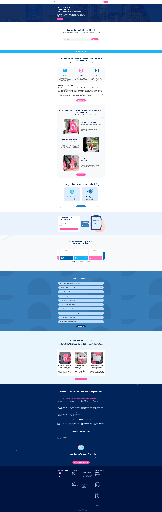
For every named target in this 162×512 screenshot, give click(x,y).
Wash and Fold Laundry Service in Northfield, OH (63, 401)
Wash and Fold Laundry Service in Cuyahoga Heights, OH (86, 413)
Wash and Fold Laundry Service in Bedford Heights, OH (86, 401)
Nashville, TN (97, 493)
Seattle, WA (97, 503)
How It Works (74, 474)
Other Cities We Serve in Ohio (81, 419)
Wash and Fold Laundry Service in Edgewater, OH (63, 403)
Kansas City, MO (97, 488)
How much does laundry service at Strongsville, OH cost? (71, 283)
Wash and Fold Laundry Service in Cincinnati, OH (86, 424)
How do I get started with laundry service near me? (70, 321)
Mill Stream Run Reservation (88, 89)
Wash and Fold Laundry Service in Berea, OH (63, 406)
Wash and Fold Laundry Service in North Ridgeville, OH (98, 406)
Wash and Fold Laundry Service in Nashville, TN (74, 435)
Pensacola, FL (97, 496)
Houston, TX (97, 486)
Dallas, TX (96, 483)
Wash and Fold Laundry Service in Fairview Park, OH (63, 408)
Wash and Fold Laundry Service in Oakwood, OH (75, 401)
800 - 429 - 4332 (85, 473)
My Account (101, 1)
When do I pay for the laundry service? (67, 304)
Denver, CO (97, 484)
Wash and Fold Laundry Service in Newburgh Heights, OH (98, 401)
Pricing (70, 1)
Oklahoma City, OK (98, 495)
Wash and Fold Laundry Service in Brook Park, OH (63, 413)
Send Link (69, 228)
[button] (81, 283)
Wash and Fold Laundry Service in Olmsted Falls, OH (75, 406)
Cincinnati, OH (97, 477)
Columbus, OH (97, 482)
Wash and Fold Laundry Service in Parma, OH (63, 415)
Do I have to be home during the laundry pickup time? (71, 313)
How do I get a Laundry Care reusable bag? (68, 317)
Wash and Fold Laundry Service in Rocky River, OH (75, 403)
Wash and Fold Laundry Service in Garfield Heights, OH (63, 410)
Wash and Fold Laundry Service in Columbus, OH (74, 424)
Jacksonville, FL (97, 487)
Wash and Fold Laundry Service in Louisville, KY (62, 435)
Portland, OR (97, 499)
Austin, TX (96, 473)
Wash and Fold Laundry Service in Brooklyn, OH (75, 413)
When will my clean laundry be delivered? (68, 300)
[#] (59, 476)
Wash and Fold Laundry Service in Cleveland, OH (75, 415)
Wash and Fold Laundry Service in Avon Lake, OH (98, 410)
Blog (72, 483)
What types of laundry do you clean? (67, 287)
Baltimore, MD (97, 475)
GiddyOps (86, 510)
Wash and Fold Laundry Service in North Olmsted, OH (86, 406)
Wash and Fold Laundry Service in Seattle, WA (62, 438)
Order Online (95, 39)
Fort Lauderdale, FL (98, 485)
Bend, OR (96, 498)
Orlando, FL (97, 494)
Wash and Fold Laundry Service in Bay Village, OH (86, 408)
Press (73, 484)
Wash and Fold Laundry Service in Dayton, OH (99, 424)
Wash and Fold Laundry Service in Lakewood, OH (75, 410)
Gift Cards (92, 1)
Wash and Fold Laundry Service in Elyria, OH (75, 408)
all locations (88, 396)
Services (65, 1)
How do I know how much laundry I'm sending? (69, 308)
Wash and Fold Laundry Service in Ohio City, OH (98, 403)
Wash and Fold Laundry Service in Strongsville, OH (98, 413)
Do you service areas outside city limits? (68, 291)
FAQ (87, 1)
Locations (82, 1)
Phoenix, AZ (97, 497)
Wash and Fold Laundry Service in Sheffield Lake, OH (86, 410)
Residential (73, 475)
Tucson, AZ (97, 505)
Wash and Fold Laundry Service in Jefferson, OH (86, 403)
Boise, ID (96, 476)
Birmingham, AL (97, 474)
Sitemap (73, 482)
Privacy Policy (74, 481)
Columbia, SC (97, 481)
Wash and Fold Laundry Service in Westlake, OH (98, 408)
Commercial (74, 476)
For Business (75, 1)
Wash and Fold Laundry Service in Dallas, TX (99, 435)
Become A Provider (75, 485)
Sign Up (106, 1)
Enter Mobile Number (63, 223)
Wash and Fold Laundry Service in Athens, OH (62, 424)
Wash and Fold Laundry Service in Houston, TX (86, 435)
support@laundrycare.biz (87, 472)
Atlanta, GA (97, 472)
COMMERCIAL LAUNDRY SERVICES (80, 337)
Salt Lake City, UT (97, 504)
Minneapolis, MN (97, 492)
